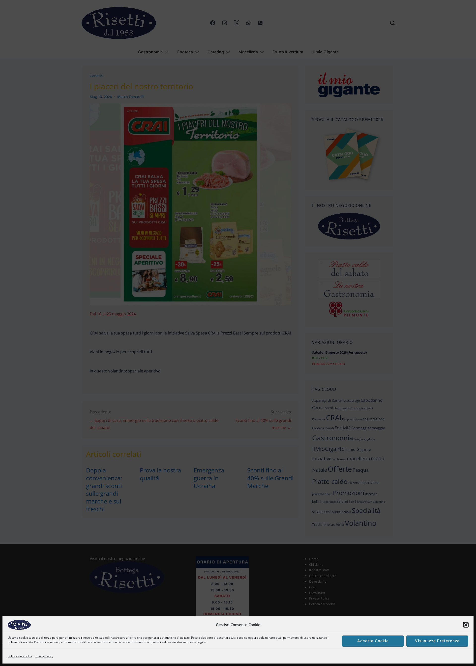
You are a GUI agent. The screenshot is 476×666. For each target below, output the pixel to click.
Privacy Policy (44, 656)
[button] (465, 624)
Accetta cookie (373, 641)
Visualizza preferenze (437, 641)
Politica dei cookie (20, 656)
